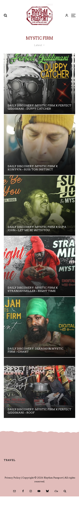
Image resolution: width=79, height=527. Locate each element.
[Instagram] (31, 491)
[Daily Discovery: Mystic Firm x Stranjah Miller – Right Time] (39, 266)
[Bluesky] (47, 491)
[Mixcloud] (56, 491)
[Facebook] (23, 491)
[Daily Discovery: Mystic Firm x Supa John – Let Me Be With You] (39, 205)
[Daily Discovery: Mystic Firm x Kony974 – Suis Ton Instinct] (39, 144)
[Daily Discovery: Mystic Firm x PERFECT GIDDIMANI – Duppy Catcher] (39, 84)
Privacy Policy (13, 477)
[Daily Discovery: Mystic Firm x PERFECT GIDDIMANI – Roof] (39, 388)
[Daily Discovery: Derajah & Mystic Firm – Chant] (39, 327)
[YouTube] (39, 491)
